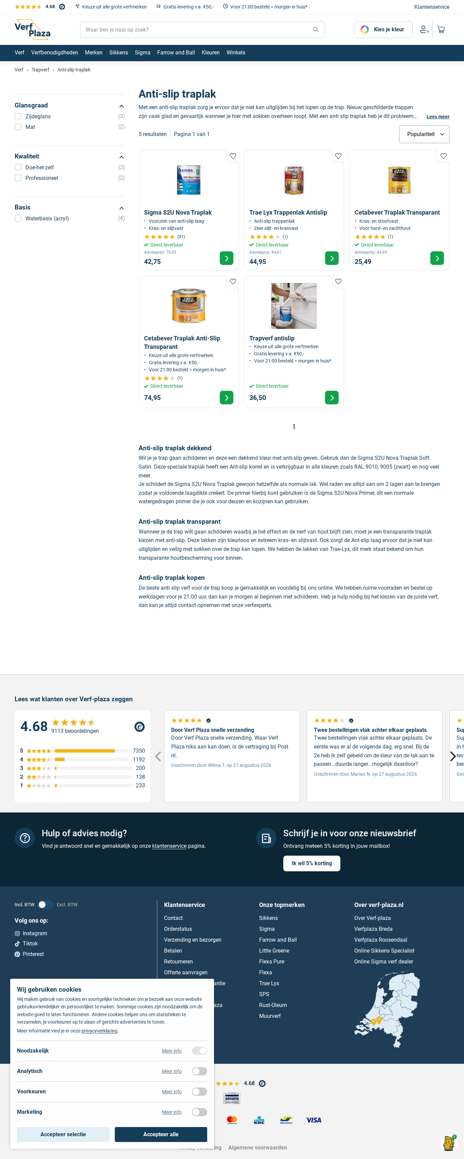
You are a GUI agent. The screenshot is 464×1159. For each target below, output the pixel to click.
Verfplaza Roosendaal (380, 940)
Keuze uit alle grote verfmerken (114, 7)
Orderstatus (178, 929)
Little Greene (274, 950)
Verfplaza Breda (373, 929)
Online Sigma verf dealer (383, 961)
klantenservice (169, 846)
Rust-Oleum (273, 1005)
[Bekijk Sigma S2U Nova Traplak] (188, 210)
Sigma (267, 929)
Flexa (265, 972)
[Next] (452, 756)
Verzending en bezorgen (192, 940)
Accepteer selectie (63, 1134)
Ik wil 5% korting (312, 863)
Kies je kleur (389, 29)
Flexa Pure (271, 961)
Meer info (172, 1051)
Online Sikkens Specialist (384, 950)
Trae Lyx (269, 983)
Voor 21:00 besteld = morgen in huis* (268, 7)
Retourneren (178, 961)
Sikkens (268, 918)
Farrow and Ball (278, 940)
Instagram (35, 933)
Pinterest (33, 954)
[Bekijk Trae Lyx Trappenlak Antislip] (294, 210)
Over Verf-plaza (372, 918)
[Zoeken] (316, 29)
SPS (264, 994)
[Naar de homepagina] (32, 29)
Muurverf (270, 1016)
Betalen (173, 950)
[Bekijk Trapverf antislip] (294, 342)
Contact (173, 918)
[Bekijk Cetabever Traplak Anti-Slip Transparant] (188, 342)
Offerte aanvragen (186, 972)
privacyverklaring (100, 1031)
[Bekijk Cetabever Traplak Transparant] (399, 210)
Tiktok (30, 943)
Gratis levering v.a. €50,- (188, 7)
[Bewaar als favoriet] (233, 156)
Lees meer (438, 116)
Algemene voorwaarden (257, 1147)
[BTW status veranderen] (45, 904)
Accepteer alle (161, 1134)
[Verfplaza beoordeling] (82, 727)
